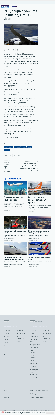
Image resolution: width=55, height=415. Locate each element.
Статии (7, 333)
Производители (35, 345)
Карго (32, 360)
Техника (6, 340)
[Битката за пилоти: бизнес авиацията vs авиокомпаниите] (15, 254)
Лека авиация (32, 351)
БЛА (5, 352)
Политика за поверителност (39, 390)
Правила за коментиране (37, 394)
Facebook (5, 410)
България (7, 330)
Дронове (33, 367)
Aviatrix (5, 22)
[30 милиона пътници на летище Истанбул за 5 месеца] (39, 228)
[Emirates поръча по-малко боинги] (15, 196)
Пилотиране (34, 370)
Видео (19, 341)
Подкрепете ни (8, 401)
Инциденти (34, 363)
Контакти (7, 394)
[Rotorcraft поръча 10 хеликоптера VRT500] (15, 228)
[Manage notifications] (3, 412)
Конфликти (8, 349)
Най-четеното (20, 337)
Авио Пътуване (33, 374)
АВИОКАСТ (33, 377)
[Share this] (4, 49)
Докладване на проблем (37, 397)
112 (5, 346)
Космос (6, 343)
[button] (52, 2)
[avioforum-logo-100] (9, 6)
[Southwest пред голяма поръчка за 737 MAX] (39, 254)
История (7, 355)
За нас (6, 390)
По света (7, 336)
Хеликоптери (34, 348)
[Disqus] (27, 290)
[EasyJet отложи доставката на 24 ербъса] (39, 196)
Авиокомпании (35, 337)
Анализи (32, 333)
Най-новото (21, 333)
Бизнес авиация (32, 356)
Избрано (20, 330)
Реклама (6, 397)
